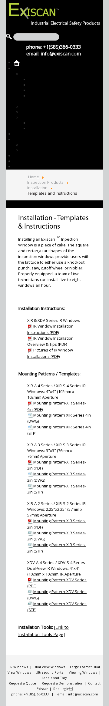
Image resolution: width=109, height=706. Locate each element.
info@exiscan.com (61, 53)
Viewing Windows (83, 672)
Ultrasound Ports (49, 672)
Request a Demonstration (62, 683)
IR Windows (18, 667)
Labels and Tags (54, 677)
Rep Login (63, 688)
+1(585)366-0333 (62, 47)
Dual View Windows (49, 667)
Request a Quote (22, 683)
